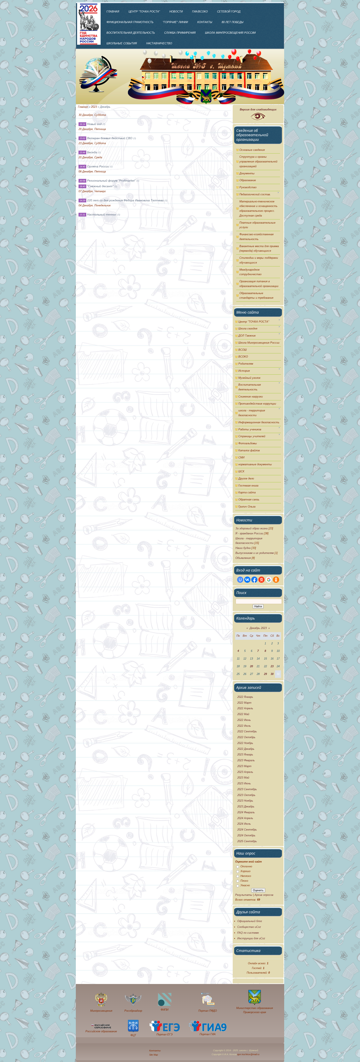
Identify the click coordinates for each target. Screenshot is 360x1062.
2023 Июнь (244, 783)
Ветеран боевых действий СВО (109, 138)
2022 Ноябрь (245, 743)
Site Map (153, 1054)
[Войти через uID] (240, 580)
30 (272, 674)
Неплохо (245, 876)
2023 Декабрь (245, 806)
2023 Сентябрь (247, 789)
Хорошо (245, 871)
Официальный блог (249, 921)
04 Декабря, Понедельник (95, 205)
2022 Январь (245, 696)
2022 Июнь (244, 720)
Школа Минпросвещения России (230, 32)
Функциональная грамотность (129, 22)
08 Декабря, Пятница (92, 171)
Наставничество (159, 43)
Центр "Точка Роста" (144, 11)
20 (251, 666)
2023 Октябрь (246, 795)
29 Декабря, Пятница (92, 129)
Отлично (246, 866)
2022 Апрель (245, 708)
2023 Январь (245, 754)
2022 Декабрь (245, 748)
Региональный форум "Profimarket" (111, 180)
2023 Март (244, 766)
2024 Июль (244, 823)
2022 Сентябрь (247, 731)
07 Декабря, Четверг (92, 191)
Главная (112, 11)
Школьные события (121, 43)
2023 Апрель (245, 772)
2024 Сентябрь (247, 829)
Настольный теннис (101, 214)
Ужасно (245, 885)
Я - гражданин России (249, 533)
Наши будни (243, 548)
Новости (176, 11)
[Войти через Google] (268, 579)
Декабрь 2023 (258, 628)
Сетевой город (228, 11)
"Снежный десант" (100, 186)
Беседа (92, 152)
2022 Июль (244, 725)
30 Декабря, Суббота (92, 114)
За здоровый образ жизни (251, 528)
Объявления (243, 557)
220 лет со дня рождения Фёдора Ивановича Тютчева (125, 200)
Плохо (244, 880)
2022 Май (243, 714)
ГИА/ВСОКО (200, 11)
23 (272, 666)
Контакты (204, 22)
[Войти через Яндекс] (261, 580)
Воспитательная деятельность (130, 32)
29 (265, 674)
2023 (94, 106)
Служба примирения (180, 32)
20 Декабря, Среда (90, 157)
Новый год (94, 124)
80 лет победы (233, 22)
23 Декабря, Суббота (92, 143)
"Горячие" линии (175, 22)
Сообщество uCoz (249, 926)
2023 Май (243, 777)
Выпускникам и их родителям (254, 553)
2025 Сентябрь (247, 841)
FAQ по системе (248, 932)
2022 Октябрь (246, 737)
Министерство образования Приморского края (254, 1010)
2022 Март (244, 702)
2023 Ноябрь (245, 800)
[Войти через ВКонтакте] (247, 580)
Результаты (243, 894)
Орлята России (98, 166)
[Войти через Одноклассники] (276, 580)
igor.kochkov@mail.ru (248, 1054)
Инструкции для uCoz (251, 938)
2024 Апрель (245, 818)
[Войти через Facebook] (254, 580)
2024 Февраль (246, 812)
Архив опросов (264, 894)
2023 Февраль (246, 760)
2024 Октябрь (246, 835)
